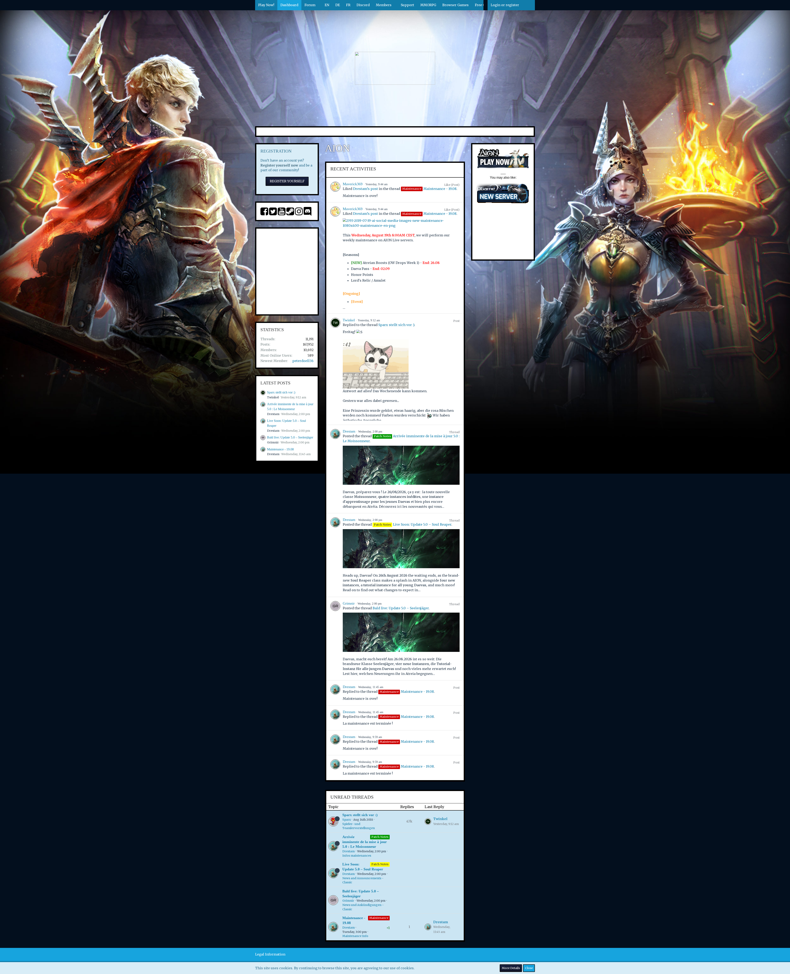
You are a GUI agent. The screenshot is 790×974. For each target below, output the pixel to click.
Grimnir (273, 442)
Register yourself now (279, 165)
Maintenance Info (355, 936)
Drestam (273, 414)
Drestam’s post (365, 189)
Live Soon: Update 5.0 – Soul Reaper (422, 524)
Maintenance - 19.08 (280, 449)
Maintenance (378, 918)
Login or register (505, 5)
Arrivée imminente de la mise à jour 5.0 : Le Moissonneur (364, 842)
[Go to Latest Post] (428, 821)
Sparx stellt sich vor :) (281, 392)
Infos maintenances (356, 855)
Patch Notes (379, 837)
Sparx (346, 819)
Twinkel (273, 397)
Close (529, 968)
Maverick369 (352, 184)
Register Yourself (287, 181)
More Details (511, 968)
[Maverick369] (335, 190)
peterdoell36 (303, 361)
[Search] (528, 5)
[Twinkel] (335, 369)
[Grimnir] (335, 638)
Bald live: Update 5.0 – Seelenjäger (290, 437)
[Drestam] (335, 469)
